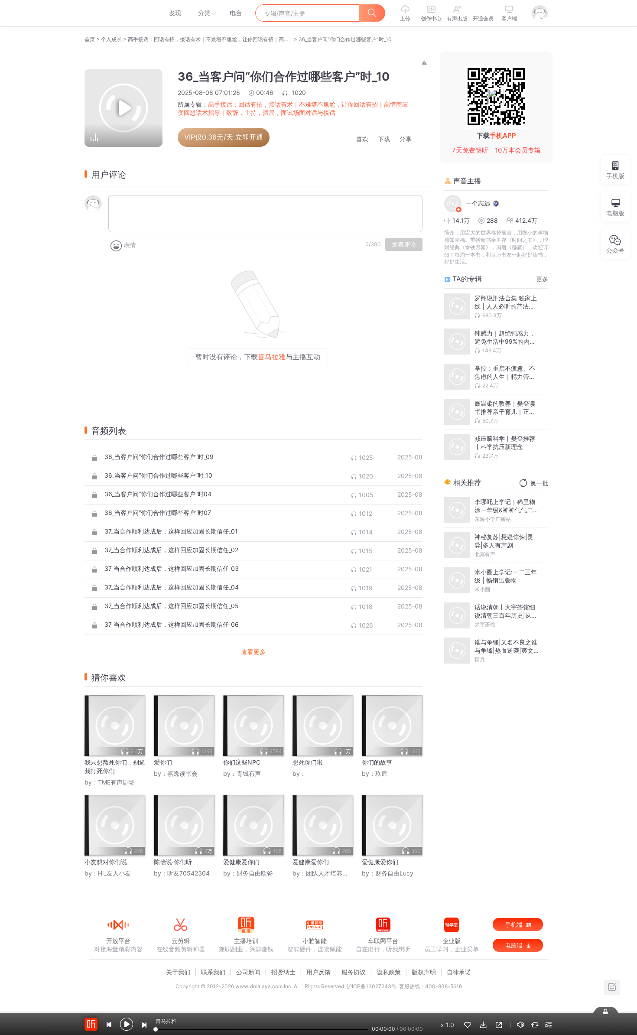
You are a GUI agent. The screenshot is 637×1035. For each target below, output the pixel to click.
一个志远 (478, 203)
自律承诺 (459, 972)
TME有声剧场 (116, 782)
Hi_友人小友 (114, 873)
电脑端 (514, 945)
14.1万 (461, 220)
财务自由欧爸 (255, 873)
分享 (406, 139)
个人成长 (111, 39)
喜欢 (362, 139)
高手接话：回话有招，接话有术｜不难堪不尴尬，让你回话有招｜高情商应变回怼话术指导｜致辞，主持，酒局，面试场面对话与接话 (210, 39)
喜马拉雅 (117, 13)
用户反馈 (318, 972)
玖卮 (381, 773)
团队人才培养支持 (330, 873)
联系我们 (213, 972)
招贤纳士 (283, 972)
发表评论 (404, 244)
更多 (542, 279)
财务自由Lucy (394, 873)
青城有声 (249, 773)
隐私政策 (389, 972)
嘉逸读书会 (182, 773)
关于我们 (178, 972)
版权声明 (424, 972)
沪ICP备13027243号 (371, 986)
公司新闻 (248, 972)
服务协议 (353, 972)
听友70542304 (188, 873)
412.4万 (526, 220)
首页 (89, 39)
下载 (384, 139)
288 (492, 220)
